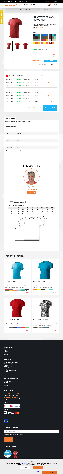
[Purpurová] (42, 43)
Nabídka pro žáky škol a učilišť (11, 362)
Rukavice (6, 385)
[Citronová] (44, 43)
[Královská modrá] (44, 35)
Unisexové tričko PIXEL (39, 281)
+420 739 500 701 (32, 190)
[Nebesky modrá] (39, 40)
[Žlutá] (39, 43)
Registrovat (54, 1)
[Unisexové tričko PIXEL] (45, 269)
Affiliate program (8, 354)
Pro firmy (15, 1)
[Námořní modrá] (50, 35)
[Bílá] (55, 43)
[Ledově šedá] (50, 40)
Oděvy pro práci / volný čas (18, 9)
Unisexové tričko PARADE (12, 320)
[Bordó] (42, 40)
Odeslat (8, 439)
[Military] (44, 37)
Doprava (6, 365)
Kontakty (6, 351)
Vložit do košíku (49, 108)
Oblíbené (21, 1)
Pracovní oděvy (8, 381)
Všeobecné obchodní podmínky (11, 364)
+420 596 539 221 (12, 394)
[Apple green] (27, 327)
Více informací (39, 27)
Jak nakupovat (8, 1)
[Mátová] (55, 37)
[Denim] (42, 37)
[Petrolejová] (42, 35)
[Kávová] (36, 37)
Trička (26, 9)
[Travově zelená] (34, 40)
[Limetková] (47, 40)
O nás (5, 350)
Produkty (9, 9)
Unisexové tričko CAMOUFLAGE (41, 320)
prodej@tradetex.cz (13, 397)
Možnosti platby (8, 366)
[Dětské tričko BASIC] (17, 269)
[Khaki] (52, 37)
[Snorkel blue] (36, 35)
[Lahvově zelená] (39, 37)
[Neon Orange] (35, 289)
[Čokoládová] (47, 37)
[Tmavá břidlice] (34, 37)
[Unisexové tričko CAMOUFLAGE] (45, 307)
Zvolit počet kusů (50, 60)
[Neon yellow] (39, 289)
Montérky (6, 382)
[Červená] (50, 43)
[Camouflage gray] (39, 327)
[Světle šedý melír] (55, 40)
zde (38, 471)
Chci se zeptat (31, 192)
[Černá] (34, 35)
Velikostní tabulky (8, 373)
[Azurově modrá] (55, 35)
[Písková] (52, 40)
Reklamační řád (7, 367)
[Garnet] (50, 37)
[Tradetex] (10, 5)
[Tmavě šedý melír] (36, 40)
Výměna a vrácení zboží (10, 369)
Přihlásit (48, 1)
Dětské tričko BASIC (10, 281)
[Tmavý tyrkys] (47, 35)
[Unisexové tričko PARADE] (17, 307)
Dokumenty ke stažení (9, 353)
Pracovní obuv (7, 384)
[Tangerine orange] (52, 43)
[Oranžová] (36, 43)
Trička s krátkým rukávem (33, 9)
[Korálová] (47, 43)
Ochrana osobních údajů (10, 370)
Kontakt (26, 1)
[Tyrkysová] (52, 35)
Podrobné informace (10, 118)
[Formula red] (44, 40)
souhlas (24, 463)
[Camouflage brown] (43, 327)
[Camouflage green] (35, 327)
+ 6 (27, 290)
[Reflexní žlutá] (34, 43)
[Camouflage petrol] (47, 327)
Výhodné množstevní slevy (36, 60)
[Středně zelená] (39, 35)
